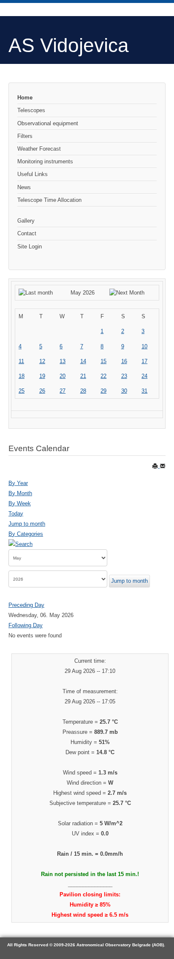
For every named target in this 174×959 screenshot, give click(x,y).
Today (15, 513)
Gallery (26, 221)
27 (62, 391)
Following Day (25, 625)
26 (42, 391)
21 (83, 376)
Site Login (29, 246)
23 (124, 376)
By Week (19, 503)
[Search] (20, 544)
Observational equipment (47, 123)
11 (21, 361)
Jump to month (26, 524)
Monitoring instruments (45, 161)
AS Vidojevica (68, 45)
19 (42, 376)
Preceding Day (26, 605)
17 (144, 361)
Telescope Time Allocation (49, 200)
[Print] (156, 466)
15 (103, 361)
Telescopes (31, 110)
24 (144, 376)
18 (21, 376)
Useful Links (32, 174)
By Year (18, 483)
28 (83, 391)
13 (62, 361)
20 (62, 376)
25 (21, 391)
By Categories (25, 534)
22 (103, 376)
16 (124, 361)
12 (42, 361)
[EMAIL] (163, 466)
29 (103, 391)
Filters (25, 136)
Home (25, 97)
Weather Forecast (39, 149)
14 (83, 361)
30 (124, 391)
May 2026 (83, 292)
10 (144, 346)
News (24, 187)
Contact (26, 233)
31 (144, 391)
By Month (20, 493)
